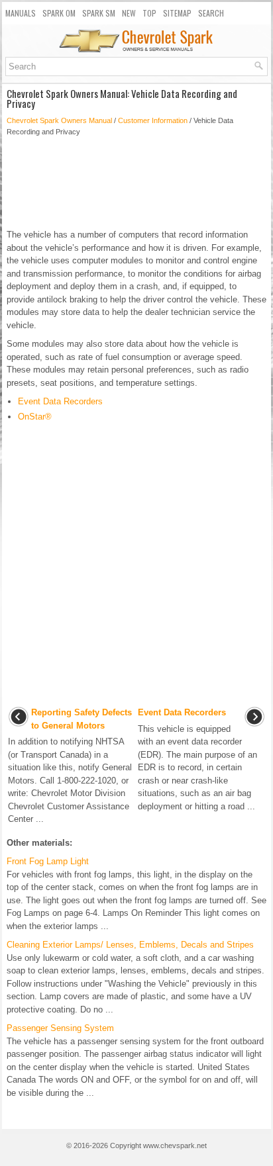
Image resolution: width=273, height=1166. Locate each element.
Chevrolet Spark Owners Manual (59, 120)
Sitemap (177, 13)
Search (211, 13)
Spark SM (98, 13)
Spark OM (59, 13)
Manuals (20, 13)
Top (149, 13)
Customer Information (153, 120)
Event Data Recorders (60, 401)
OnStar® (35, 417)
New (129, 13)
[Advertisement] (136, 182)
